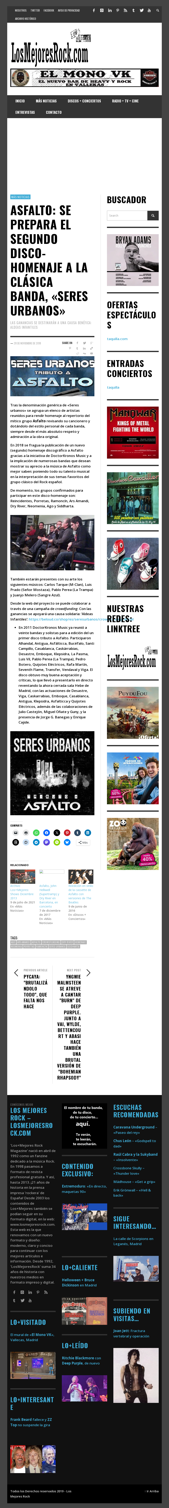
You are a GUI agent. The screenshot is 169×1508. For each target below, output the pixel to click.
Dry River (67, 942)
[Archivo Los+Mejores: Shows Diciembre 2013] (22, 877)
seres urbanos (57, 946)
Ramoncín (41, 946)
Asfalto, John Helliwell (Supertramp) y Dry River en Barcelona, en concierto (49, 896)
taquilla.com (117, 338)
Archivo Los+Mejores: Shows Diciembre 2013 (22, 892)
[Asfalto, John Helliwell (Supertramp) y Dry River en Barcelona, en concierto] (51, 877)
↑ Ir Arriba (151, 1491)
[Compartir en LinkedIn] (84, 348)
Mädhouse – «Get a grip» (134, 1181)
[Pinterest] (118, 10)
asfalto (36, 942)
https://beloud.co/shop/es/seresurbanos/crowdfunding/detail (81, 619)
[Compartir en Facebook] (77, 343)
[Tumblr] (133, 10)
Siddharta (73, 946)
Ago (13, 942)
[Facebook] (94, 10)
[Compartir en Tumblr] (77, 348)
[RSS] (125, 10)
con (81, 1358)
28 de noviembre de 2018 (27, 343)
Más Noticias (20, 197)
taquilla (113, 387)
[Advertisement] (84, 156)
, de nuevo (81, 1363)
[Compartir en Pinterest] (70, 348)
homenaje (80, 942)
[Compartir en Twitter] (84, 343)
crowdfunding (51, 942)
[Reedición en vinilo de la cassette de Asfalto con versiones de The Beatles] (80, 877)
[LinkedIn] (110, 10)
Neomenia (16, 946)
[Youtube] (149, 10)
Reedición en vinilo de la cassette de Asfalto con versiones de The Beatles (80, 894)
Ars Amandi (23, 942)
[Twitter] (141, 10)
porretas (29, 946)
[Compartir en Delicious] (91, 348)
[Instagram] (102, 10)
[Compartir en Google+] (91, 343)
